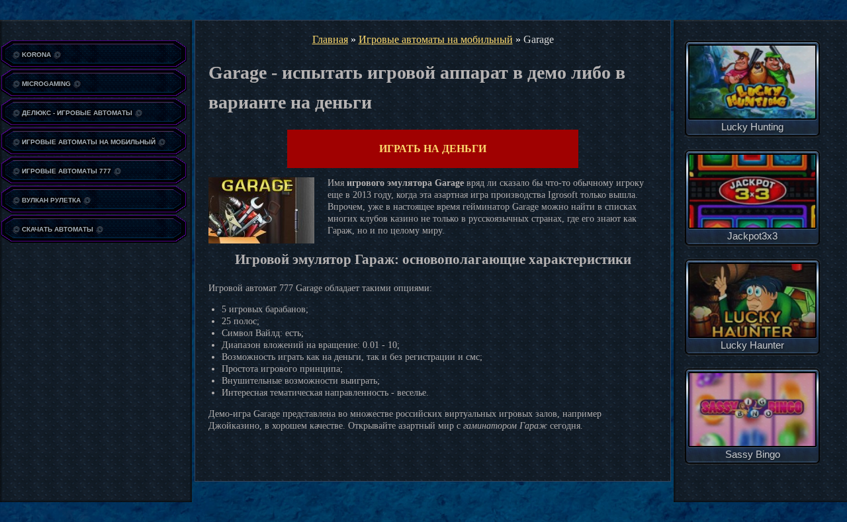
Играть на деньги (432, 148)
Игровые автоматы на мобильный (436, 39)
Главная (330, 39)
